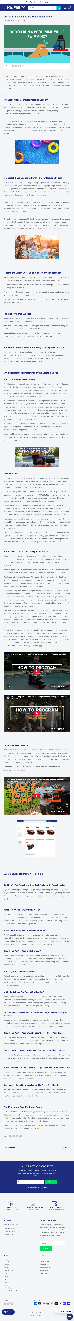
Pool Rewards (8, 1285)
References (44, 1273)
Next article (65, 1147)
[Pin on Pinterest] (16, 66)
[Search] (58, 8)
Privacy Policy (44, 1259)
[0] (69, 8)
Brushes (6, 1261)
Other (5, 1273)
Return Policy (44, 1261)
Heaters (6, 1264)
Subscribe (51, 1182)
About (5, 1282)
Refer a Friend (8, 1288)
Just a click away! (33, 1209)
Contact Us (7, 1276)
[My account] (65, 8)
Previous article (10, 1147)
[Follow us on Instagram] (8, 1303)
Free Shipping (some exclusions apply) (37, 2)
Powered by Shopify (37, 1315)
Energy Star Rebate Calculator (13, 1291)
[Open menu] (4, 7)
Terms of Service (45, 1267)
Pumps (6, 1259)
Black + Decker (8, 1270)
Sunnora (6, 1267)
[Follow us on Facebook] (5, 1303)
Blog (5, 1279)
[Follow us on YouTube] (11, 1303)
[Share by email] (23, 66)
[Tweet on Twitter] (19, 66)
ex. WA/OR (14, 1209)
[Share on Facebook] (12, 66)
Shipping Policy (45, 1264)
